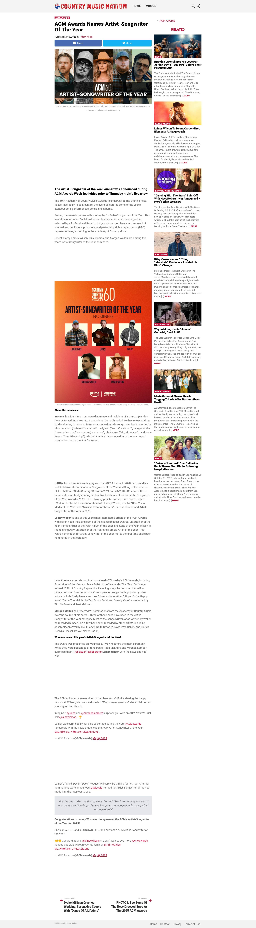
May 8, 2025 (100, 741)
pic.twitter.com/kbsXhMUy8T (82, 734)
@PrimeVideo (112, 850)
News (158, 57)
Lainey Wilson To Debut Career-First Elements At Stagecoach (177, 130)
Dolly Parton (162, 324)
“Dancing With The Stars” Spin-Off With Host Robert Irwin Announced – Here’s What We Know (177, 198)
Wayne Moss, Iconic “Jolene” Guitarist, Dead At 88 (172, 331)
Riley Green (161, 254)
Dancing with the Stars (168, 191)
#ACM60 (60, 734)
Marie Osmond (162, 391)
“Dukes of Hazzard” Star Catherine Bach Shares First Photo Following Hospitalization (176, 466)
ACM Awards (62, 18)
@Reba (71, 715)
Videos (151, 6)
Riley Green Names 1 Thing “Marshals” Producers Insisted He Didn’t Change (175, 262)
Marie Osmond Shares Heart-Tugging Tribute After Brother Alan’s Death (177, 399)
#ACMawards (133, 726)
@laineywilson (67, 719)
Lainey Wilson (162, 124)
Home (137, 6)
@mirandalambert (92, 715)
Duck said (96, 790)
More (187, 95)
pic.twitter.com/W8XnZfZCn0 (72, 854)
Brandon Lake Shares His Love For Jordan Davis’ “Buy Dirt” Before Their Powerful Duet (177, 64)
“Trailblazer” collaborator (87, 651)
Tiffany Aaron (86, 37)
